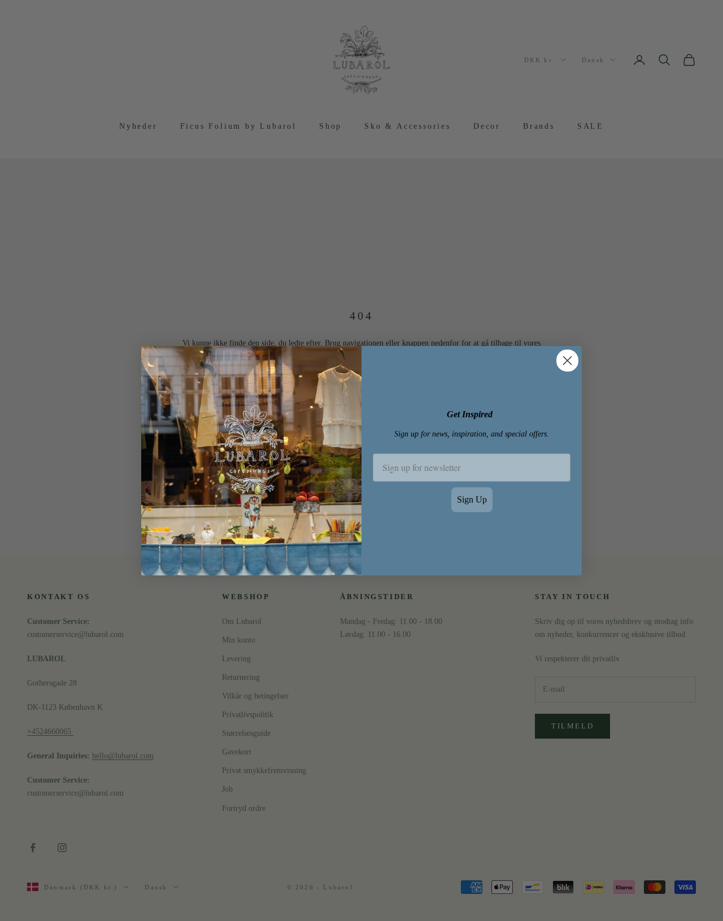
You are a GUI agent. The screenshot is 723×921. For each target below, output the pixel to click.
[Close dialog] (567, 360)
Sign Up (472, 499)
